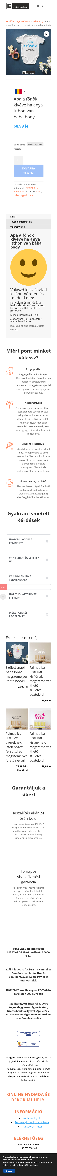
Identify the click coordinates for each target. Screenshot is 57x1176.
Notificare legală (31, 1118)
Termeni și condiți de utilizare (32, 1122)
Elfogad (9, 1171)
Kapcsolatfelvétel (31, 847)
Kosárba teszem (28, 171)
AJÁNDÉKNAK (24, 21)
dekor (16, 195)
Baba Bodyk (39, 21)
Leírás (13, 216)
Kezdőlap (10, 21)
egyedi (24, 195)
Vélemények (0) (18, 226)
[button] (46, 34)
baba (38, 191)
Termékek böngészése (28, 916)
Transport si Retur (31, 1126)
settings (34, 1165)
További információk (21, 221)
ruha (31, 195)
